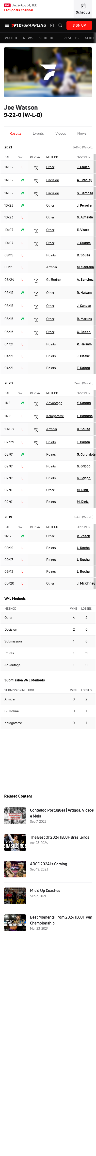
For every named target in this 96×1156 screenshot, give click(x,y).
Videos (60, 133)
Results (15, 133)
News (81, 133)
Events (38, 133)
